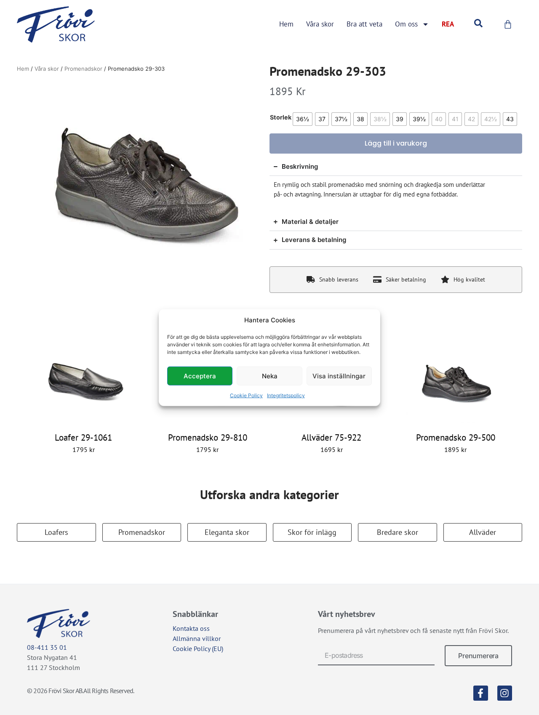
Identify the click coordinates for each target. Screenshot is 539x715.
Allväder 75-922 (331, 437)
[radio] (302, 119)
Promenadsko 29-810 (207, 437)
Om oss (406, 24)
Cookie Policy (246, 395)
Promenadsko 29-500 (455, 437)
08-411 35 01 (47, 647)
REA (448, 24)
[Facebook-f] (480, 693)
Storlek (280, 117)
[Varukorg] (508, 24)
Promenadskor (83, 68)
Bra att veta (364, 24)
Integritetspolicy (286, 395)
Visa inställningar (339, 376)
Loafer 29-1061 (83, 437)
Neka (270, 376)
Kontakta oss (191, 628)
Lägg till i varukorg (396, 143)
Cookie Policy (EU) (198, 648)
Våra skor (320, 24)
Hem (286, 24)
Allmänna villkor (197, 638)
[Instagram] (504, 693)
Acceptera (200, 376)
